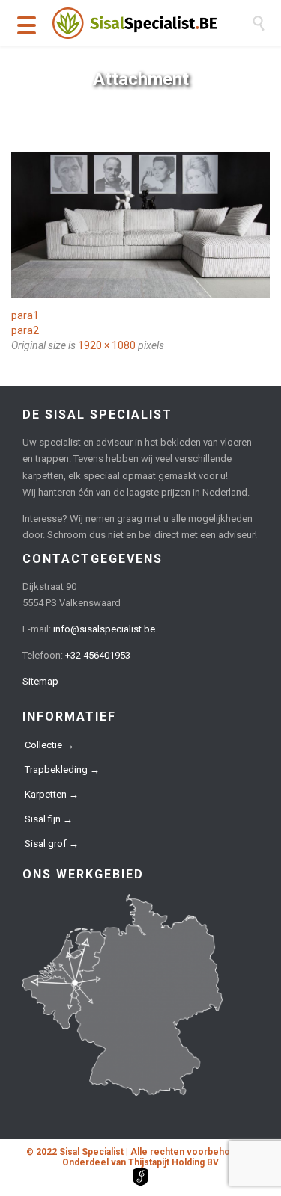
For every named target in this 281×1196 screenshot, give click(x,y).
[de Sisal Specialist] (151, 23)
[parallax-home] (140, 225)
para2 (25, 330)
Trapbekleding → (62, 769)
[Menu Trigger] (26, 24)
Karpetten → (52, 794)
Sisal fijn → (49, 818)
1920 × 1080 (107, 345)
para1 (25, 315)
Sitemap (40, 681)
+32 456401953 (97, 655)
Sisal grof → (52, 843)
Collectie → (49, 744)
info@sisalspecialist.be (104, 629)
